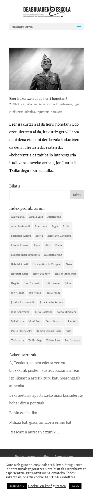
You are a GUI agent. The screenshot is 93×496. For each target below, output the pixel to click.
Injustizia (42, 111)
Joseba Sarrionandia (23, 302)
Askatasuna (47, 104)
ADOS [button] (75, 485)
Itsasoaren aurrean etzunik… (34, 432)
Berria (39, 235)
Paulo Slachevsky (21, 331)
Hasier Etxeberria (65, 273)
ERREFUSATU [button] (16, 485)
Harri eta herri (42, 273)
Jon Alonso (17, 292)
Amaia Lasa (36, 216)
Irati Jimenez (52, 283)
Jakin (68, 283)
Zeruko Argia (73, 340)
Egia (76, 104)
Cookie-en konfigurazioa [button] (47, 486)
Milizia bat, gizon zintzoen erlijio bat (40, 422)
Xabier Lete (53, 340)
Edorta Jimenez (20, 245)
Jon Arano (35, 292)
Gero (69, 264)
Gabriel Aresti (19, 264)
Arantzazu (41, 226)
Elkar (47, 245)
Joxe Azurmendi (20, 312)
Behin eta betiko (23, 412)
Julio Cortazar (43, 312)
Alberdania (18, 216)
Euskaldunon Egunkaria (25, 254)
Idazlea (30, 111)
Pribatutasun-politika (32, 456)
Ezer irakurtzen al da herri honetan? (38, 98)
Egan (37, 245)
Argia (54, 226)
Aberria (32, 104)
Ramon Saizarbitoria (48, 331)
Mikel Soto (34, 321)
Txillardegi (35, 340)
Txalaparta (17, 340)
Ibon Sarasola (32, 283)
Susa (68, 331)
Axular (67, 226)
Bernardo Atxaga (21, 235)
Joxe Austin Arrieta (51, 302)
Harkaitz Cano (19, 273)
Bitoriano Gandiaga (59, 235)
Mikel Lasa (17, 321)
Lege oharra (64, 456)
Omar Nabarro (54, 321)
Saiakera (57, 111)
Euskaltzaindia (53, 254)
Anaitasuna (54, 216)
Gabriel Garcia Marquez (47, 264)
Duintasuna (64, 104)
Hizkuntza (16, 111)
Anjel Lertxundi (20, 226)
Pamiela (73, 321)
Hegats (15, 283)
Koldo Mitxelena (67, 312)
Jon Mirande (53, 292)
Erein (58, 245)
